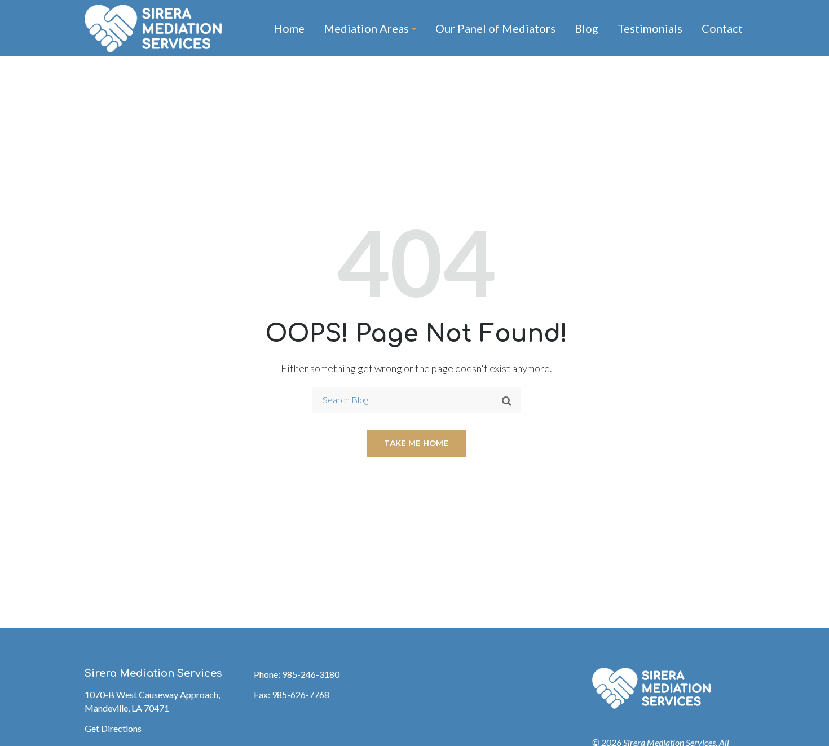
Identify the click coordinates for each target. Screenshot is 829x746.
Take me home (416, 443)
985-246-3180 (310, 674)
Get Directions (113, 728)
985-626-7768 (300, 694)
